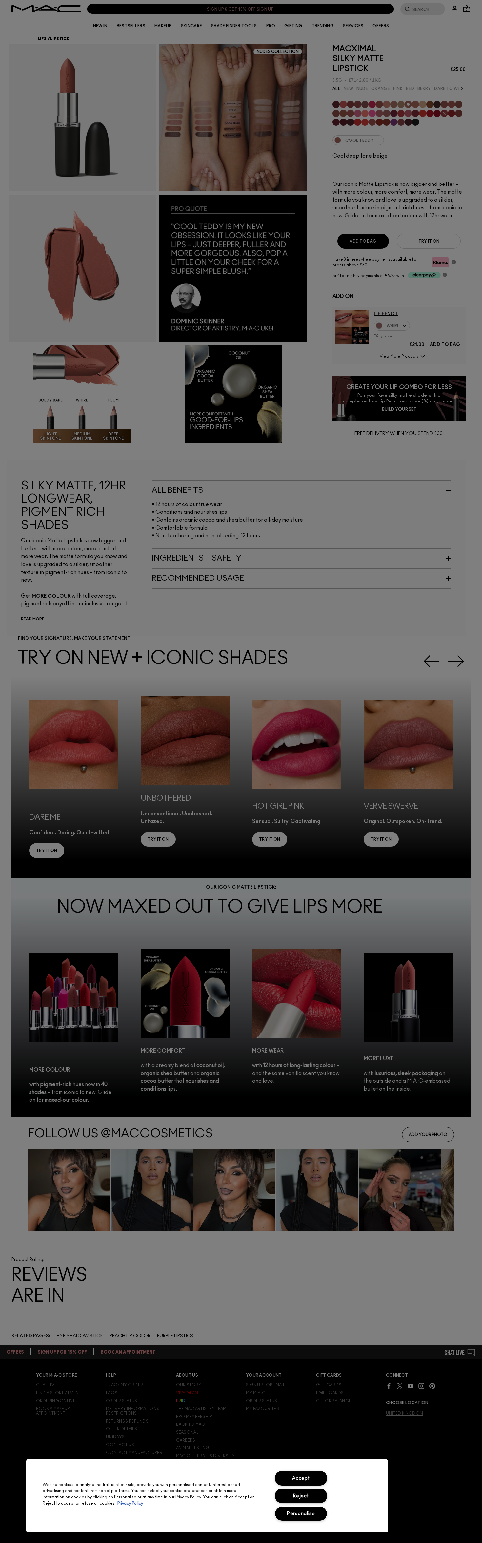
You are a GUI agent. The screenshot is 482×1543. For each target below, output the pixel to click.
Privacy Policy (130, 1503)
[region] (207, 1495)
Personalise (301, 1513)
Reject (301, 1495)
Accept (301, 1478)
